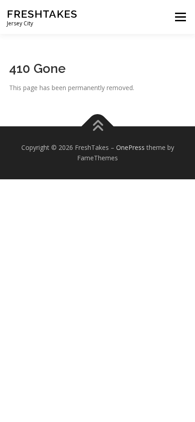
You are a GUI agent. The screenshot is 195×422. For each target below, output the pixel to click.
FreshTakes (42, 14)
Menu (180, 17)
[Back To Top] (98, 126)
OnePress (130, 147)
